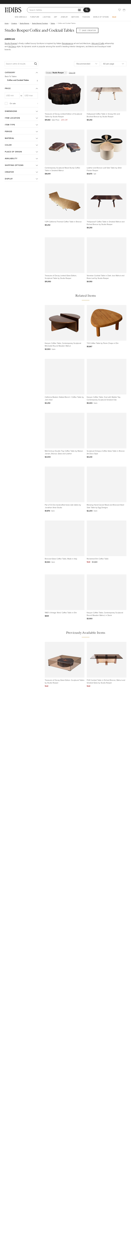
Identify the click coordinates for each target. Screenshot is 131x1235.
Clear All (72, 72)
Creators (14, 23)
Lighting (47, 17)
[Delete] (65, 72)
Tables (53, 23)
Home (7, 23)
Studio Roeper (24, 23)
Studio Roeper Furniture (40, 23)
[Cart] (124, 10)
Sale (114, 17)
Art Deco (12, 46)
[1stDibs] (13, 9)
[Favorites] (119, 10)
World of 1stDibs (101, 17)
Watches (75, 17)
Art (55, 17)
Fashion (86, 17)
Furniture (34, 17)
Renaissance (67, 43)
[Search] (35, 63)
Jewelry (64, 17)
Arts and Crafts (97, 43)
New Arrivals (21, 17)
